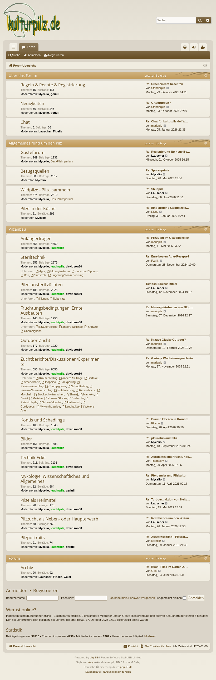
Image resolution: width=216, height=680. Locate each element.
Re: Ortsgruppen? (158, 102)
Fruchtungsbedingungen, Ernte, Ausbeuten (52, 310)
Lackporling (68, 382)
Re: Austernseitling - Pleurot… (167, 536)
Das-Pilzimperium (62, 161)
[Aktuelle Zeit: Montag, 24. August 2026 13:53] (205, 66)
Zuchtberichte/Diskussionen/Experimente (60, 361)
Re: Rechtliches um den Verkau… (169, 518)
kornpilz (156, 540)
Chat (25, 122)
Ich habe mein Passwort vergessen (132, 597)
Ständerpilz (158, 88)
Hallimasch (74, 402)
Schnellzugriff (14, 48)
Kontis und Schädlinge (43, 420)
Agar (42, 271)
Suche (16, 55)
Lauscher (44, 131)
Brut (26, 275)
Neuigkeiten (32, 103)
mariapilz (157, 125)
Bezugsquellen (35, 171)
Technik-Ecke (33, 457)
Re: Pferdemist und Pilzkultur (166, 475)
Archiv (27, 567)
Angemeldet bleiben (170, 597)
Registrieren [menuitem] (204, 48)
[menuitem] (185, 47)
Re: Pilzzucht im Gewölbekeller (167, 237)
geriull (55, 94)
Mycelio (43, 94)
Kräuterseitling (48, 326)
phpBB (94, 657)
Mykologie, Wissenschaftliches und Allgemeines (55, 478)
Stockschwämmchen (50, 394)
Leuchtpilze (72, 406)
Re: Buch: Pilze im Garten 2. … (167, 566)
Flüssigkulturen (60, 271)
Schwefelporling (52, 402)
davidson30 (74, 266)
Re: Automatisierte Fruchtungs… (169, 456)
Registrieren (56, 55)
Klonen (43, 298)
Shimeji (73, 394)
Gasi (154, 570)
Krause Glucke (57, 398)
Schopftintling (79, 386)
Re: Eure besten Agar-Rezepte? (167, 256)
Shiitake (93, 326)
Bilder (26, 439)
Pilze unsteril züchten (42, 284)
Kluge (154, 211)
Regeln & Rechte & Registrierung (53, 85)
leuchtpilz (57, 247)
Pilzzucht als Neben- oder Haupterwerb (59, 519)
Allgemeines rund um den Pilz (35, 143)
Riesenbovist (87, 390)
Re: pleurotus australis (161, 438)
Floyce (155, 423)
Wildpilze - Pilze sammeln (45, 190)
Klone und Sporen (86, 271)
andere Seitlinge (72, 326)
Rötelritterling (65, 390)
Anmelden (34, 55)
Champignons (33, 330)
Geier (67, 576)
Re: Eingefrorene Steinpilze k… (167, 207)
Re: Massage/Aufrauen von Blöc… (169, 307)
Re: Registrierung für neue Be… (168, 151)
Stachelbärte (32, 382)
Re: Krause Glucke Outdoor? (166, 339)
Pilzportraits (33, 537)
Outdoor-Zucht (35, 340)
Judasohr (78, 398)
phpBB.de (126, 667)
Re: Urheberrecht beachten (164, 84)
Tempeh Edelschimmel (161, 283)
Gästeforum (33, 152)
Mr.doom (150, 636)
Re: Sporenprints (157, 170)
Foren (31, 47)
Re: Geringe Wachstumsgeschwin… (171, 358)
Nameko (88, 394)
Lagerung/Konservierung (67, 275)
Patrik (155, 260)
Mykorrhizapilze (50, 406)
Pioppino (50, 382)
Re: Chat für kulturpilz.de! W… (167, 121)
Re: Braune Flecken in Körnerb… (168, 419)
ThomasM (157, 460)
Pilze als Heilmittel (38, 500)
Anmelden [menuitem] (195, 48)
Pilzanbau (17, 229)
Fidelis (57, 131)
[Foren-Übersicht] (32, 20)
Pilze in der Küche (38, 208)
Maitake (38, 398)
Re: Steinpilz (154, 189)
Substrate (40, 275)
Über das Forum (23, 75)
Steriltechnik (33, 257)
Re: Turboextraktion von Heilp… (168, 499)
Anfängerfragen (36, 238)
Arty (90, 662)
